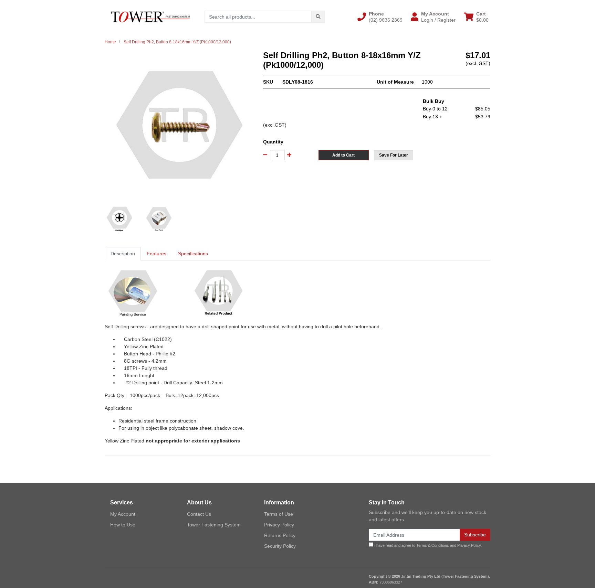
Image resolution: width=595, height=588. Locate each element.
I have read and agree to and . (427, 545)
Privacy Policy (279, 524)
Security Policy (280, 546)
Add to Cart (343, 155)
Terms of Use (278, 514)
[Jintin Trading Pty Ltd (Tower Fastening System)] (150, 16)
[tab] (123, 253)
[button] (380, 17)
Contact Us (199, 514)
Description (123, 253)
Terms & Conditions (432, 545)
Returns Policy (279, 535)
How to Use (122, 524)
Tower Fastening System (214, 524)
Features (156, 253)
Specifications (193, 253)
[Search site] (318, 17)
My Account (122, 514)
